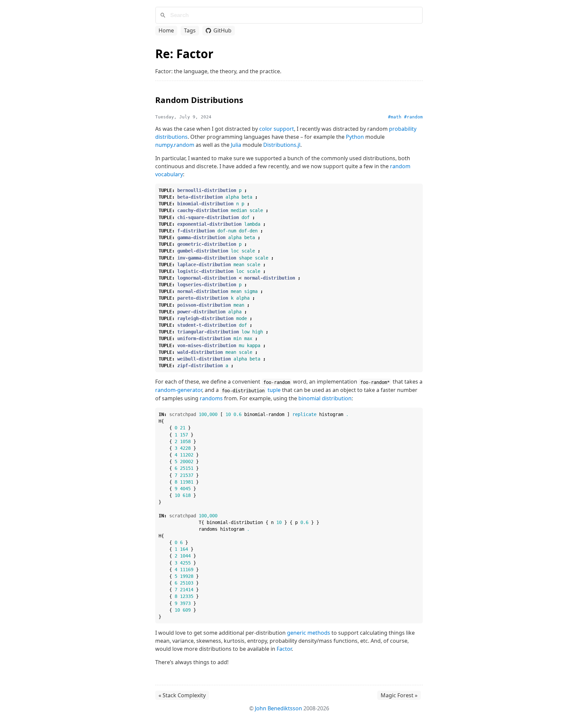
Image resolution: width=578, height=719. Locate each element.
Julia (236, 144)
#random (413, 116)
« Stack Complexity (182, 695)
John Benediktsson (278, 708)
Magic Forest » (399, 695)
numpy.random (174, 144)
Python (355, 136)
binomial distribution (325, 398)
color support (276, 128)
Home (166, 30)
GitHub (222, 30)
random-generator (178, 390)
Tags (190, 30)
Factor (284, 648)
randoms (211, 398)
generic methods (308, 632)
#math (394, 116)
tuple (274, 390)
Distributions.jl (281, 144)
